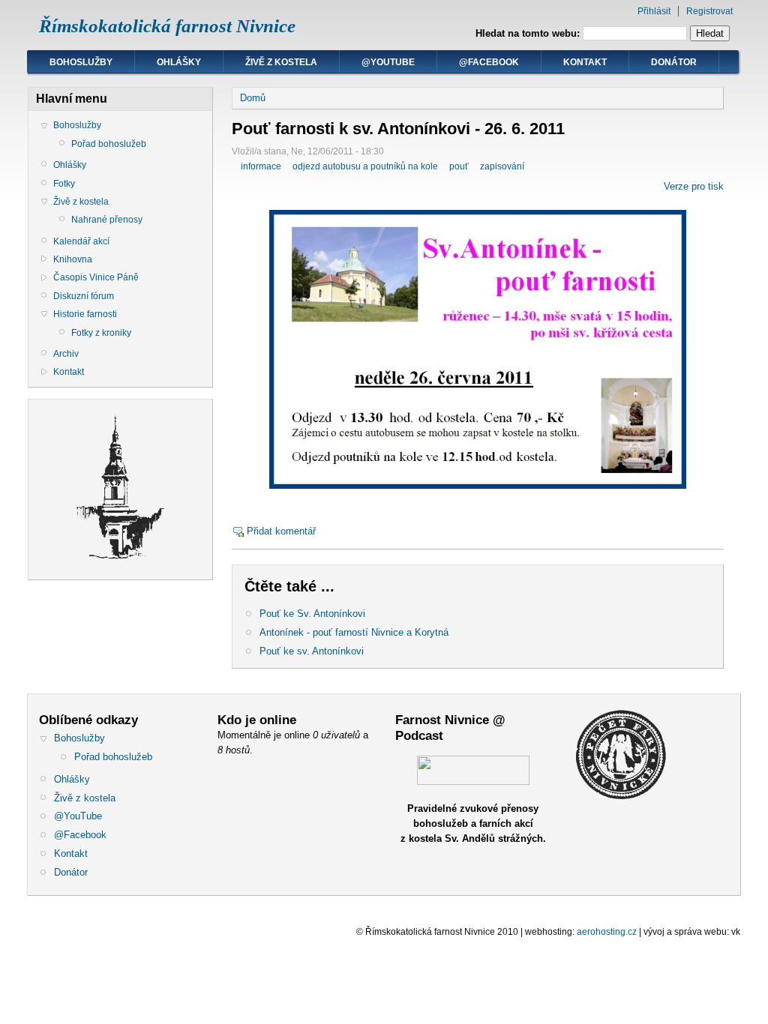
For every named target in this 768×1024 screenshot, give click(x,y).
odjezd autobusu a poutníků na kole (365, 166)
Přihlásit (654, 11)
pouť (459, 166)
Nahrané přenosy (106, 219)
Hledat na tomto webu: (529, 33)
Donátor (674, 62)
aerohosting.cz (607, 932)
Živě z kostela (281, 62)
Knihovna (72, 259)
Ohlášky (179, 62)
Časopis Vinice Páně (96, 277)
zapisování (502, 166)
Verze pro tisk (694, 186)
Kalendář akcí (81, 241)
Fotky (64, 183)
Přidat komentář (281, 531)
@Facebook (489, 62)
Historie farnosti (85, 314)
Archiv (66, 354)
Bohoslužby (81, 62)
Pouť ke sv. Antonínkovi (312, 651)
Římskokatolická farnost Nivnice (167, 26)
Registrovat (709, 11)
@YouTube (388, 62)
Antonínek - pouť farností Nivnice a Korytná (354, 632)
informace (261, 166)
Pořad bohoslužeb (108, 144)
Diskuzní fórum (83, 296)
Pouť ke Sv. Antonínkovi (312, 613)
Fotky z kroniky (101, 333)
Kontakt (585, 62)
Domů (253, 97)
